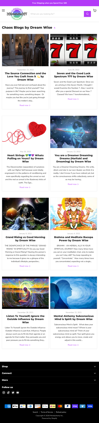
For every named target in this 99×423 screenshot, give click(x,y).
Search (35, 412)
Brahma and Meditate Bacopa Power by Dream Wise (73, 239)
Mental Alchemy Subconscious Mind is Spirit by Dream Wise (74, 318)
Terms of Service (47, 412)
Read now (24, 105)
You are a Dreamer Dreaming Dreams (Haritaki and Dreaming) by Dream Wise (74, 158)
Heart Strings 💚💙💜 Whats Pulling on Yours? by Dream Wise (25, 158)
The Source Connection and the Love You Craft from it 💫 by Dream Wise (25, 76)
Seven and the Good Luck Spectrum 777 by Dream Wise (73, 75)
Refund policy (61, 412)
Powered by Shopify (49, 418)
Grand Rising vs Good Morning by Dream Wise (25, 239)
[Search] (87, 14)
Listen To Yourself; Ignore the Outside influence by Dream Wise (25, 319)
